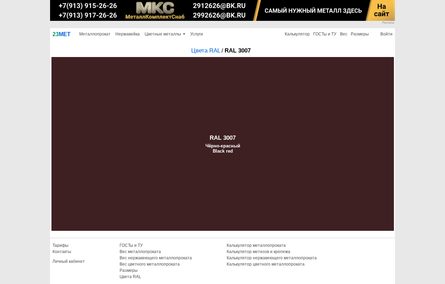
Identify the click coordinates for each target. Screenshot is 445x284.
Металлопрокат (95, 34)
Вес (343, 34)
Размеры (360, 34)
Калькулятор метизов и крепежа (258, 251)
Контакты (61, 251)
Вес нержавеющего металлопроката (156, 257)
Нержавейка (127, 34)
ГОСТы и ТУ (325, 34)
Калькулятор (297, 34)
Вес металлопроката (140, 251)
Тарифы (60, 245)
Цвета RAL (205, 50)
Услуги (196, 34)
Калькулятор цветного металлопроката (266, 264)
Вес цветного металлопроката (150, 264)
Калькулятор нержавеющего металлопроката (272, 257)
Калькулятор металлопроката (256, 245)
